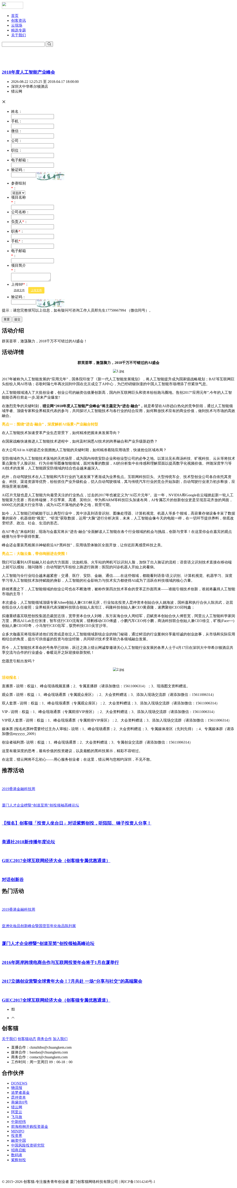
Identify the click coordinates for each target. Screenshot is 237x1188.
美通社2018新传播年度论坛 (28, 841)
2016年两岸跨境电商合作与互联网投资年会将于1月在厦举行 (60, 962)
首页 (15, 16)
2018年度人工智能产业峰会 (28, 72)
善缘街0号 (19, 1102)
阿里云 (16, 1112)
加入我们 (60, 1039)
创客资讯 (18, 20)
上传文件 (36, 290)
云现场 (16, 25)
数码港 (16, 1155)
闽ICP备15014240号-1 (138, 1182)
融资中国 (18, 1140)
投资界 (16, 1136)
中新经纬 (18, 1122)
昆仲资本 (18, 1097)
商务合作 (44, 1039)
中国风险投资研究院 (27, 1145)
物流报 (16, 1088)
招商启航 (18, 1150)
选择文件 (19, 290)
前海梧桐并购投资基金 (29, 1127)
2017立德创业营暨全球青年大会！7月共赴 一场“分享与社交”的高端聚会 (72, 981)
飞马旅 (16, 1117)
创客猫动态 (27, 1039)
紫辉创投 (18, 1160)
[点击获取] (50, 176)
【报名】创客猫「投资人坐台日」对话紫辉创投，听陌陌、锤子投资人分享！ (76, 823)
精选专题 (18, 30)
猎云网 (16, 1107)
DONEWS (19, 1083)
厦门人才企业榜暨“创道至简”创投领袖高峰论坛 (48, 943)
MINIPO (17, 1131)
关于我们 (18, 35)
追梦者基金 (20, 1092)
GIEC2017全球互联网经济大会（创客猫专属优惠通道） (56, 860)
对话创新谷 (13, 879)
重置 (7, 319)
